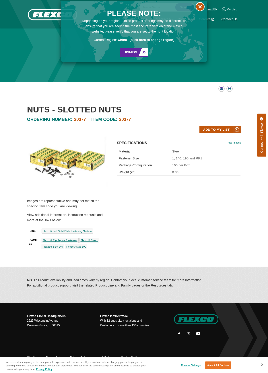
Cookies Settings (191, 365)
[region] (134, 365)
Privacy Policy (44, 369)
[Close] (262, 365)
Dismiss (130, 52)
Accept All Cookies (218, 365)
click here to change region (152, 40)
